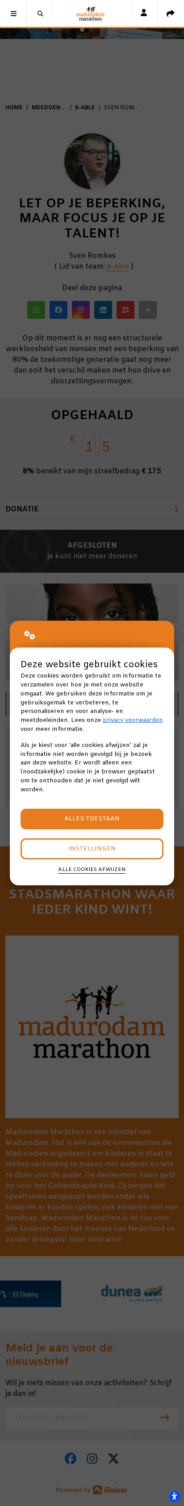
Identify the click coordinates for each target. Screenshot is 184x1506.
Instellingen (92, 849)
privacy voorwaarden (133, 720)
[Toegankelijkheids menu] (174, 1496)
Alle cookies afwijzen (91, 869)
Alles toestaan (92, 819)
